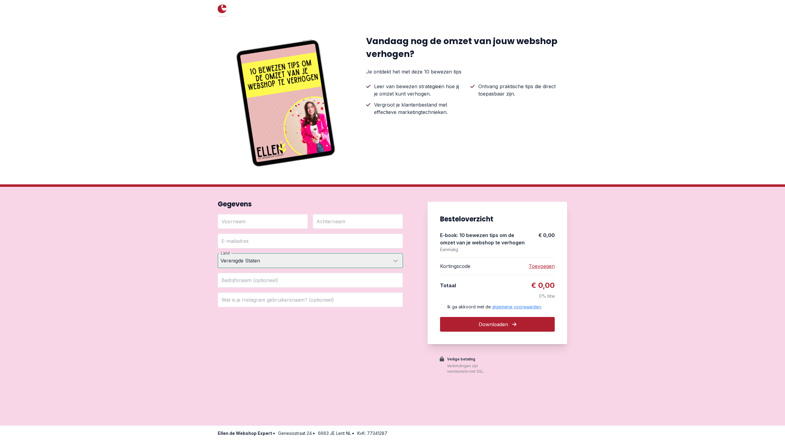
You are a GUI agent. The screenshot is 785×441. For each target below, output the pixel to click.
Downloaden (494, 324)
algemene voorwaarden (516, 306)
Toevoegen (542, 266)
